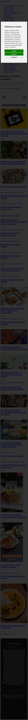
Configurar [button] (14, 57)
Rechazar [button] (14, 54)
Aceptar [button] (14, 51)
